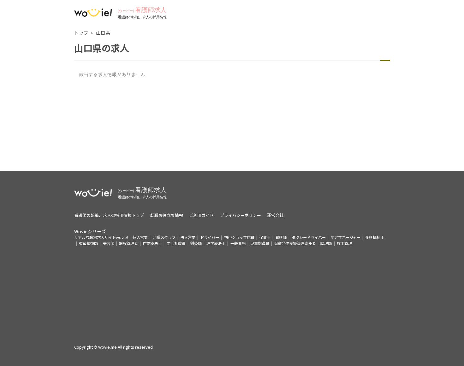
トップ (81, 32)
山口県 (103, 32)
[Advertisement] (232, 127)
